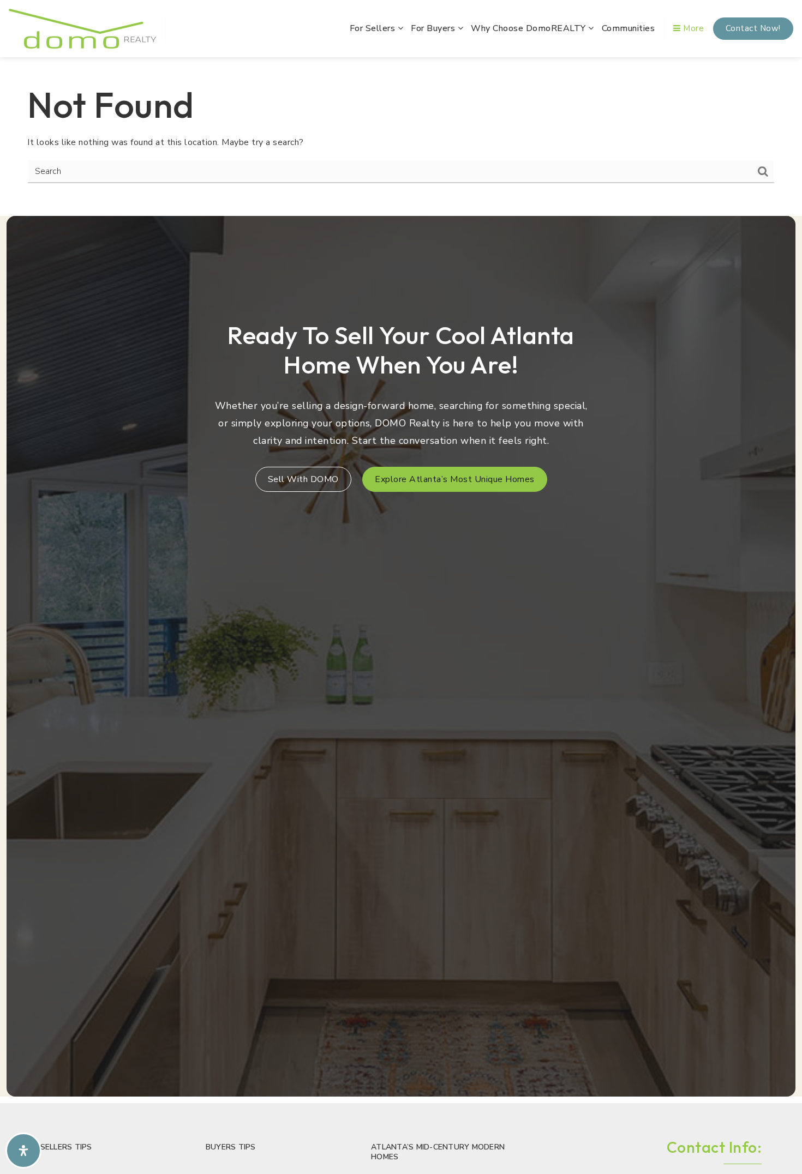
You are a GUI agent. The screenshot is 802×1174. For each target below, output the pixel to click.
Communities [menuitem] (628, 28)
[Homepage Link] (82, 28)
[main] (401, 133)
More (692, 28)
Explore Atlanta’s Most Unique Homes (455, 479)
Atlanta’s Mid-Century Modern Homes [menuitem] (438, 1152)
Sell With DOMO (303, 479)
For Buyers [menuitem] (434, 28)
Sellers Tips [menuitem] (66, 1147)
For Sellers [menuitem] (374, 28)
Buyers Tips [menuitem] (231, 1147)
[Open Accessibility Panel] (23, 1151)
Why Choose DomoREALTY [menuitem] (529, 28)
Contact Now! (753, 28)
